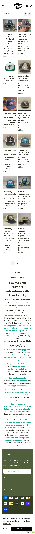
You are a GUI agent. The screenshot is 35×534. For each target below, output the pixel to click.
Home (13, 277)
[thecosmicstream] (17, 6)
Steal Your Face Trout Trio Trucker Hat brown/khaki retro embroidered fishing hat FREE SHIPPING (24, 42)
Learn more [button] (7, 524)
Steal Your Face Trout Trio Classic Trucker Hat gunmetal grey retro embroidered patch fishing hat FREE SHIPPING (10, 159)
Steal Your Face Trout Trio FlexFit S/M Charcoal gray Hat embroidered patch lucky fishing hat (24, 120)
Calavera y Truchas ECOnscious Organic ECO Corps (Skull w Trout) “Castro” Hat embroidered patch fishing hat (24, 239)
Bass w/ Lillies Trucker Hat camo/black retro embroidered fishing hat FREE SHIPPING (24, 83)
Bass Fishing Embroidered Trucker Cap (9, 78)
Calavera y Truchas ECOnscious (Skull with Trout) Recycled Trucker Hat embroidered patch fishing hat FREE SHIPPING (10, 239)
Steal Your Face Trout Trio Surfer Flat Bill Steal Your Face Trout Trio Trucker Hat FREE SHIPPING (10, 119)
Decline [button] (5, 529)
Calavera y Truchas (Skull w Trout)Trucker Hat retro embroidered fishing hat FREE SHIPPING (24, 157)
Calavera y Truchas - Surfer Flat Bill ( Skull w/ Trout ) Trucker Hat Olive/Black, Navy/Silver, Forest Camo (24, 199)
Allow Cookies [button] (21, 529)
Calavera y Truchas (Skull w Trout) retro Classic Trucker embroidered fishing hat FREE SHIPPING (10, 199)
